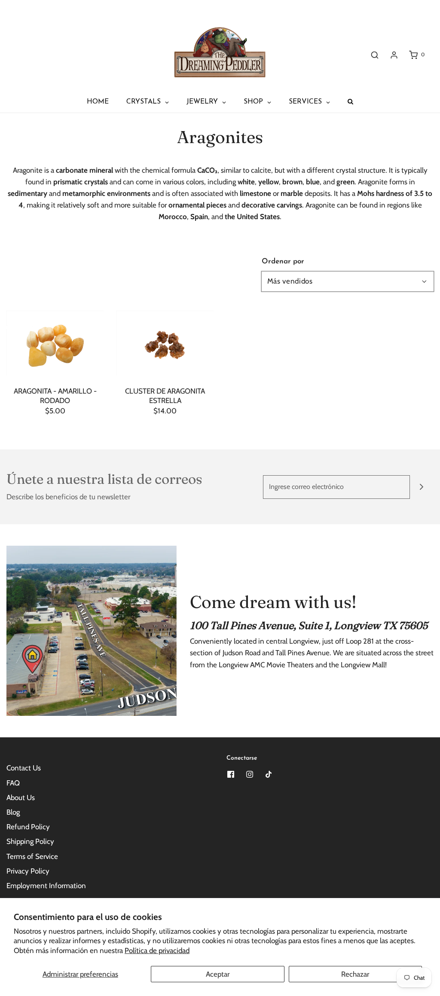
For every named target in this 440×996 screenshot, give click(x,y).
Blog (13, 812)
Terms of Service (32, 856)
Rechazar (355, 974)
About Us (20, 797)
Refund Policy (28, 826)
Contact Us (23, 768)
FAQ (13, 783)
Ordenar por (283, 261)
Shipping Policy (30, 841)
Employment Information (46, 885)
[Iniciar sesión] (394, 55)
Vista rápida (55, 358)
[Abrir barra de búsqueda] (374, 55)
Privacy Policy (27, 871)
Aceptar (217, 974)
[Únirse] (422, 487)
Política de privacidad (157, 950)
